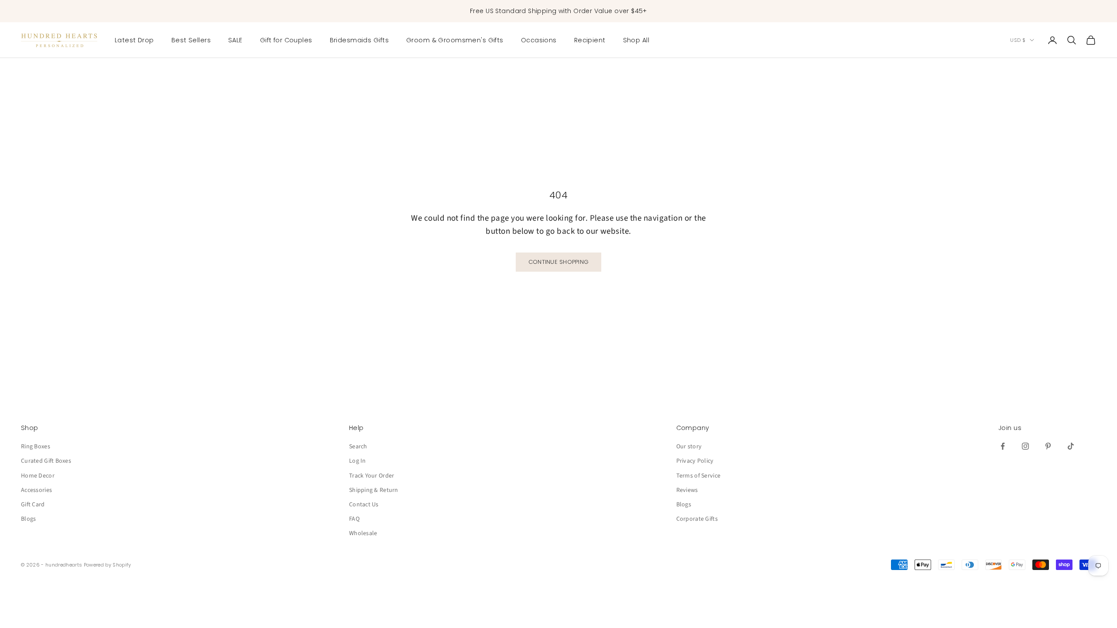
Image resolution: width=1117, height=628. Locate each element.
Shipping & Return (373, 490)
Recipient (590, 40)
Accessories (36, 490)
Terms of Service (698, 475)
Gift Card (33, 504)
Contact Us (364, 504)
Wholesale (363, 533)
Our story (689, 446)
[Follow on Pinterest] (1048, 446)
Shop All (636, 40)
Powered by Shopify (107, 564)
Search (358, 446)
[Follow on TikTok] (1070, 446)
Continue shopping (558, 262)
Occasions (539, 40)
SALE (235, 40)
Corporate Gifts (697, 519)
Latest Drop (134, 40)
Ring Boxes (35, 446)
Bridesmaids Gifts (359, 40)
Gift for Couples (286, 40)
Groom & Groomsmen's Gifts (455, 40)
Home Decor (38, 475)
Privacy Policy (695, 461)
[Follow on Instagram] (1025, 446)
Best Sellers (191, 40)
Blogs (28, 519)
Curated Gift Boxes (46, 461)
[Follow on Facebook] (1002, 446)
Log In (357, 461)
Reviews (687, 490)
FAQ (354, 519)
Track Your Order (371, 475)
